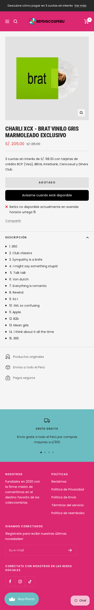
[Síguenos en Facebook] (10, 581)
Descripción (16, 237)
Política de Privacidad (67, 489)
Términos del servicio (67, 505)
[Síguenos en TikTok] (30, 581)
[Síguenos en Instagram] (20, 581)
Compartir (13, 221)
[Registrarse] (70, 550)
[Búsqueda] (15, 21)
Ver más (80, 6)
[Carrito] (86, 21)
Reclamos (58, 481)
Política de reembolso (68, 513)
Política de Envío (63, 497)
